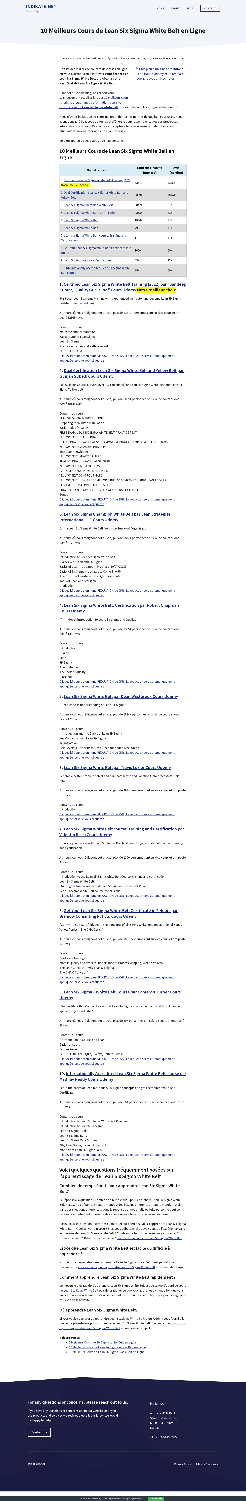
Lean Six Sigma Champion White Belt (88, 205)
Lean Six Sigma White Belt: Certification (90, 213)
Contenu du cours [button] (71, 327)
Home (160, 8)
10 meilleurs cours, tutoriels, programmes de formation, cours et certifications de (94, 102)
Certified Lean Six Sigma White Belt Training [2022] (97, 180)
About (175, 8)
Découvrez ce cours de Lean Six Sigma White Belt (149, 1238)
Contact (210, 8)
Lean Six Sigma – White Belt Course (87, 260)
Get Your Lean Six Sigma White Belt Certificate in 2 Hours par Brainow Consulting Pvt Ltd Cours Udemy (118, 913)
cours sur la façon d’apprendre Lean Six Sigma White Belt (116, 1267)
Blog (190, 8)
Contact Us (39, 1432)
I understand (156, 1498)
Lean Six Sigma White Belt (81, 220)
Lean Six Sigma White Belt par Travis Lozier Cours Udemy (117, 767)
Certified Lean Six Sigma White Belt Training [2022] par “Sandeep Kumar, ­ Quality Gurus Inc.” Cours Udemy (122, 287)
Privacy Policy (182, 1464)
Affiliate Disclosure (207, 1464)
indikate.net (41, 6)
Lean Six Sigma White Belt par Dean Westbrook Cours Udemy (121, 696)
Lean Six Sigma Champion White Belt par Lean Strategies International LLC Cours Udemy (115, 516)
